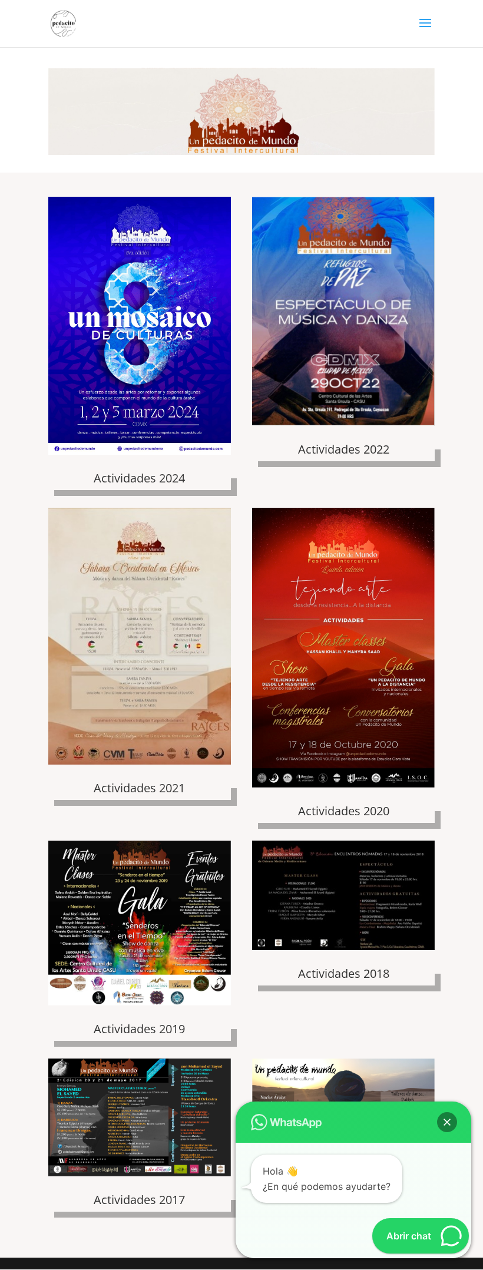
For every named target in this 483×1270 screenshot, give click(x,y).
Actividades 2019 (139, 1029)
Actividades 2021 (139, 788)
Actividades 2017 (139, 1200)
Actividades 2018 (343, 973)
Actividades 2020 (343, 811)
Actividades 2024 (139, 478)
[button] (447, 1122)
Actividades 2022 (343, 449)
